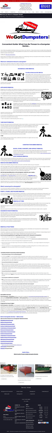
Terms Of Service (30, 422)
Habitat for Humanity (20, 236)
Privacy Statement (30, 424)
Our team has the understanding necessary (17, 311)
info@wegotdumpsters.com (9, 417)
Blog (4, 16)
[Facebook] (44, 1)
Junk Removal (30, 414)
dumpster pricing (12, 175)
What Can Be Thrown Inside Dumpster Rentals (26, 354)
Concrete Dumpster (31, 416)
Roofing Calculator (30, 427)
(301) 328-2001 (9, 419)
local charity (33, 236)
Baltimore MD (6, 393)
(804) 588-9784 (23, 422)
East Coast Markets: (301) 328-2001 (25, 9)
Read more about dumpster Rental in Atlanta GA (12, 344)
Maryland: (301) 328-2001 (25, 7)
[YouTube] (47, 1)
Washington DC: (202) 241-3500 (25, 6)
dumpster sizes (4, 175)
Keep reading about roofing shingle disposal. (21, 160)
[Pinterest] (49, 1)
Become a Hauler (30, 426)
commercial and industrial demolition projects (37, 296)
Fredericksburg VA (45, 391)
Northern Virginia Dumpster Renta (8, 326)
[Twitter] (45, 1)
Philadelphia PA (32, 391)
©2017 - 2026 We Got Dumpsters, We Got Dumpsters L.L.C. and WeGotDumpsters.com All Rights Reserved (26, 431)
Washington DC (19, 393)
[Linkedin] (48, 1)
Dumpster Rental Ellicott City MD (24, 380)
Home (1, 16)
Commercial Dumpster (31, 410)
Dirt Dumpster (30, 418)
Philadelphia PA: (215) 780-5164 (25, 8)
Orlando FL (3, 348)
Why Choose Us (30, 408)
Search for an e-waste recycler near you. (39, 238)
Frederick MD (32, 393)
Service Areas (26, 387)
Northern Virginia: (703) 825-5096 (26, 4)
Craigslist (3, 247)
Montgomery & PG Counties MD (7, 391)
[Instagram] (51, 1)
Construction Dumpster (31, 412)
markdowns (33, 103)
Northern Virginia (20, 391)
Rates (28, 406)
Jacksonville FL (4, 346)
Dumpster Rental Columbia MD (41, 376)
